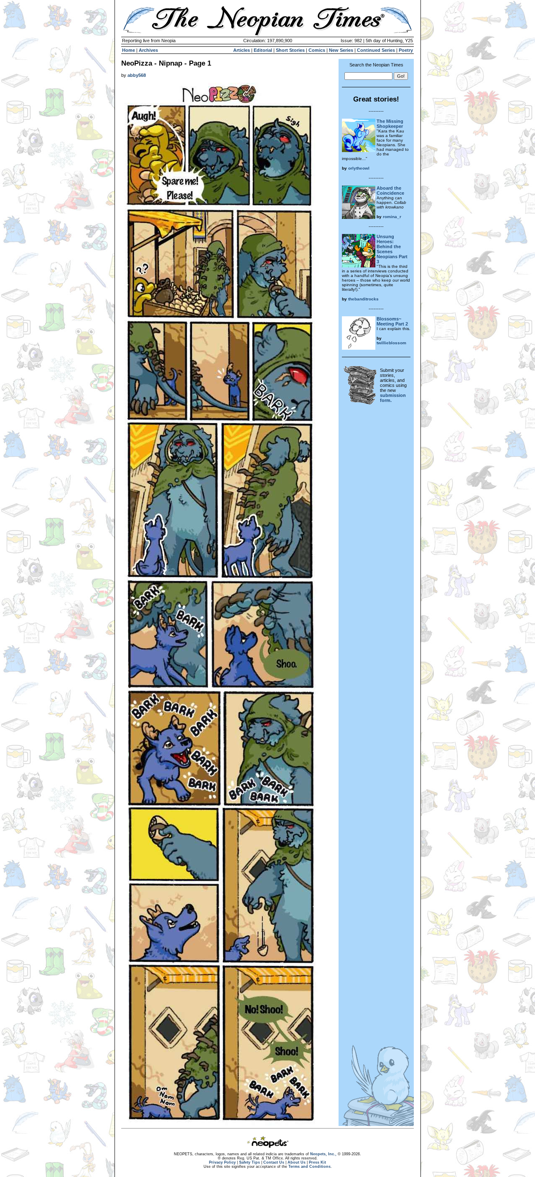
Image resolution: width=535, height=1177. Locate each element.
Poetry (406, 50)
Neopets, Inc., (323, 1154)
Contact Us (273, 1162)
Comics (316, 50)
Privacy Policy (222, 1162)
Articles (241, 50)
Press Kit (317, 1162)
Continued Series (376, 50)
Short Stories (290, 50)
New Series (341, 50)
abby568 (136, 75)
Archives (148, 50)
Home (128, 50)
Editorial (263, 50)
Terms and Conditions (309, 1166)
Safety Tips (249, 1162)
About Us (297, 1162)
